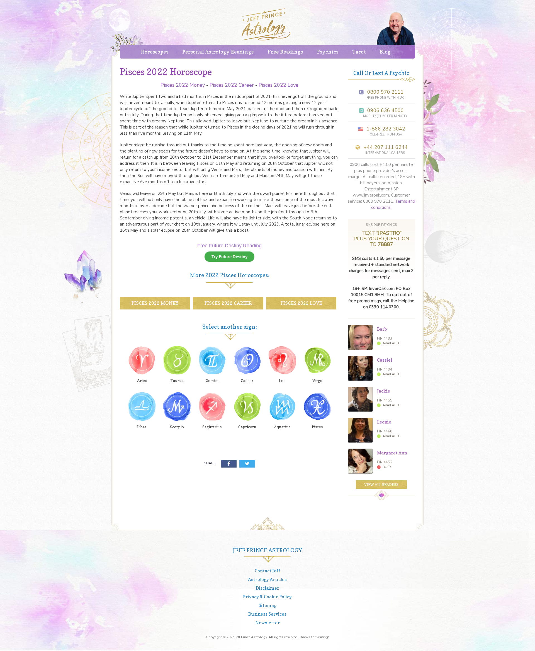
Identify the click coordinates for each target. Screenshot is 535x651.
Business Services (267, 614)
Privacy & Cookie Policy (267, 596)
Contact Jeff (267, 570)
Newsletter (267, 622)
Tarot (359, 52)
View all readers (381, 484)
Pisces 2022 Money (182, 85)
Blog (385, 52)
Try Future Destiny (229, 256)
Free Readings (285, 52)
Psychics (327, 52)
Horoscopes (154, 52)
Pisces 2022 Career (232, 85)
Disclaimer (267, 588)
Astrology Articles (267, 579)
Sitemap (267, 605)
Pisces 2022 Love (278, 85)
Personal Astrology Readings (218, 52)
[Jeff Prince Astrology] (266, 24)
